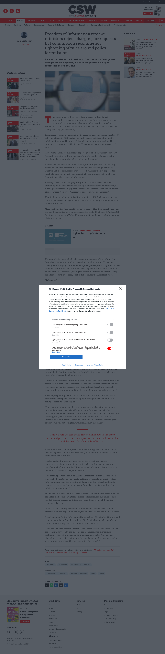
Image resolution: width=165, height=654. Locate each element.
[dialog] (82, 327)
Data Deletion (66, 365)
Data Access (79, 365)
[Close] (121, 289)
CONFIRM (66, 357)
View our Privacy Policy (95, 365)
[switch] (110, 324)
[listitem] (82, 319)
